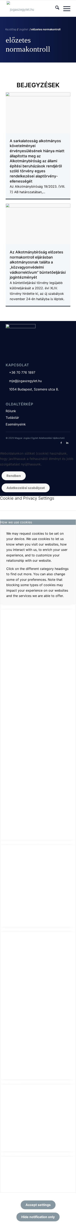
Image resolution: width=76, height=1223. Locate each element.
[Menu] (64, 8)
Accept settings (38, 1205)
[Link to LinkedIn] (67, 443)
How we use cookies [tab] (16, 522)
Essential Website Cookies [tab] (20, 607)
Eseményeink (16, 424)
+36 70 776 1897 (20, 372)
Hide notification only (38, 1217)
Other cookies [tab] (11, 1082)
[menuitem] (55, 8)
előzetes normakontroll (28, 44)
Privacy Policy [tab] (11, 1154)
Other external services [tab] (18, 929)
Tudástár (12, 417)
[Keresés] (55, 8)
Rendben (13, 476)
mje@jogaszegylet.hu (24, 381)
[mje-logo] (31, 8)
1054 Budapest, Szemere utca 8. (32, 389)
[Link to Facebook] (61, 443)
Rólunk (11, 411)
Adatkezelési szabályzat (25, 488)
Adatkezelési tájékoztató (52, 438)
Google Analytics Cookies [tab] (20, 842)
